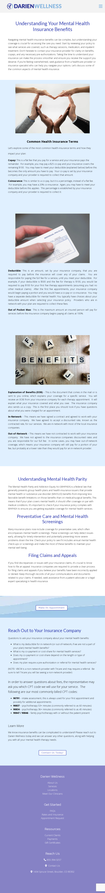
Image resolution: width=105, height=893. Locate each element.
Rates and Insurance (52, 814)
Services (52, 786)
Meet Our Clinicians (52, 793)
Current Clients (52, 835)
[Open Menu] (100, 6)
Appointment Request (52, 818)
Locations (52, 790)
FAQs (52, 810)
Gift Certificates (52, 842)
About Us (52, 782)
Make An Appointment (52, 608)
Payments (52, 838)
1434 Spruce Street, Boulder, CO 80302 (53, 871)
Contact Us (54, 865)
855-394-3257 (54, 859)
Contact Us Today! (52, 752)
